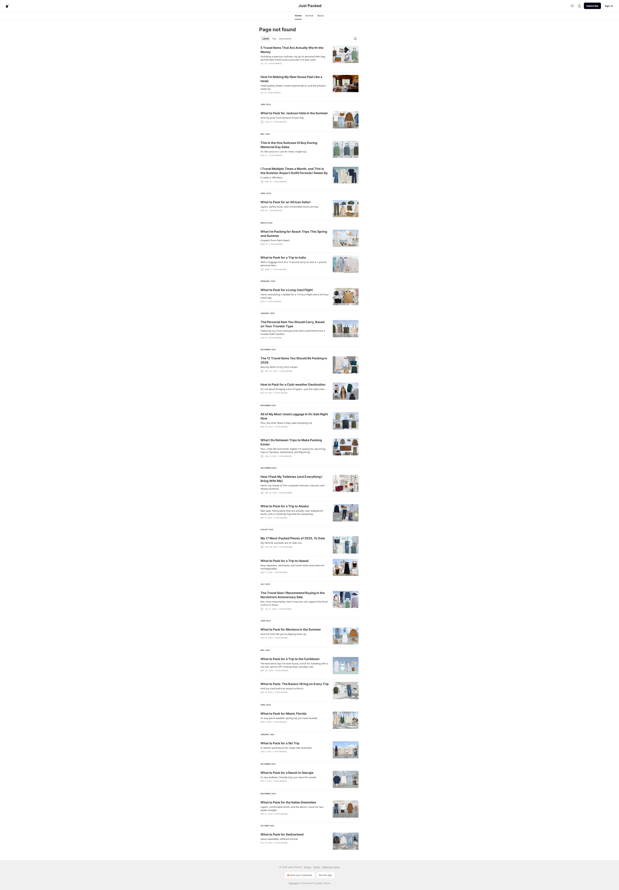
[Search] (572, 6)
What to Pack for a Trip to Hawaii (284, 561)
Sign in (609, 5)
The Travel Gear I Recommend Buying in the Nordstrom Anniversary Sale (292, 595)
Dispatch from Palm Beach (275, 240)
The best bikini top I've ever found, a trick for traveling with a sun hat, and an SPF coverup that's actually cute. (294, 665)
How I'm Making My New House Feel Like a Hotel (291, 79)
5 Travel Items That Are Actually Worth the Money (291, 50)
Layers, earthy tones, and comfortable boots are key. (289, 206)
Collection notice (331, 867)
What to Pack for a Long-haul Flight (286, 290)
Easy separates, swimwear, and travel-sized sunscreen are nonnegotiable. (292, 567)
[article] (309, 57)
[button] (298, 15)
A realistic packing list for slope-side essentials (286, 747)
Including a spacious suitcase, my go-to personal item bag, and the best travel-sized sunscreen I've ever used (293, 58)
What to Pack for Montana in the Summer (290, 629)
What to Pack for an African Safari (285, 202)
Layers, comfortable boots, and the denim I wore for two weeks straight (291, 808)
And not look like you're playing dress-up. (283, 634)
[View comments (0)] (285, 126)
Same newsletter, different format (279, 839)
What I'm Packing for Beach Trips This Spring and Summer (293, 234)
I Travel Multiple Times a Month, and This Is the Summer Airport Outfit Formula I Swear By (294, 171)
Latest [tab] (265, 38)
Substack (293, 883)
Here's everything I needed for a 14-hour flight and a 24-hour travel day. (294, 296)
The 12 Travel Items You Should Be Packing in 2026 (293, 360)
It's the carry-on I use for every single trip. (283, 151)
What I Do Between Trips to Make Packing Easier (291, 442)
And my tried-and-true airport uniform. (282, 688)
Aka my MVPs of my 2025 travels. (279, 367)
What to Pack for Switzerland (282, 834)
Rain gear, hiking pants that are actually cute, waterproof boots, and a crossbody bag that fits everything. (291, 512)
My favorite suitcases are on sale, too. (281, 542)
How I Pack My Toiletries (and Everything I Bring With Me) (291, 479)
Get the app (325, 875)
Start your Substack (301, 875)
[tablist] (276, 38)
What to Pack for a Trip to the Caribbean (289, 659)
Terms (316, 867)
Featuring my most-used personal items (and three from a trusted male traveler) (292, 332)
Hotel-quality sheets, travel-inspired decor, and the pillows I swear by (293, 87)
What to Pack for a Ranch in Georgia (286, 773)
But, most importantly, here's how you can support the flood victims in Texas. (294, 603)
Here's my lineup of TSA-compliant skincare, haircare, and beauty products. (292, 487)
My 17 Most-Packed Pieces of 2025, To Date (292, 538)
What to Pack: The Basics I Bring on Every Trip (294, 684)
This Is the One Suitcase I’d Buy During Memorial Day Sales (288, 145)
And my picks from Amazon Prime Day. (282, 117)
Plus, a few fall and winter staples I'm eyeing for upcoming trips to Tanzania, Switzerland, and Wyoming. (292, 450)
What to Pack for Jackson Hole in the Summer (294, 113)
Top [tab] (274, 38)
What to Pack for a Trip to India (283, 257)
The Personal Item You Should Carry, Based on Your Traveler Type (292, 324)
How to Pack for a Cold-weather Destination (292, 384)
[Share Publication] (579, 6)
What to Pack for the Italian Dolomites (288, 802)
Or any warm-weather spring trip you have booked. (289, 718)
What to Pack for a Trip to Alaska (284, 506)
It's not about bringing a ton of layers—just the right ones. (292, 389)
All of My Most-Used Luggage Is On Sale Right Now (294, 416)
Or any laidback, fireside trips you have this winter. (288, 777)
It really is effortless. (271, 177)
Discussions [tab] (285, 38)
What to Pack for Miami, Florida (283, 713)
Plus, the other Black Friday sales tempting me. (286, 422)
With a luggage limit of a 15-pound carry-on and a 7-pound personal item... (293, 263)
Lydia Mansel (275, 63)
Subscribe (592, 5)
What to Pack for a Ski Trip (279, 743)
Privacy (307, 867)
